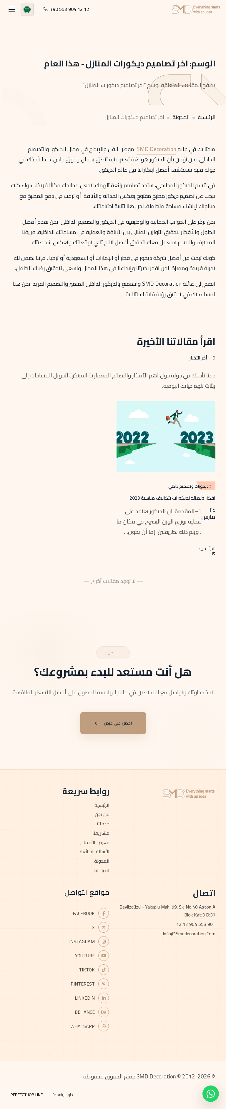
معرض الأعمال (94, 842)
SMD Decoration (156, 149)
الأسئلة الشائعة (94, 851)
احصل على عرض (118, 723)
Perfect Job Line (27, 1094)
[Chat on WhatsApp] (210, 1093)
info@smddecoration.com (189, 933)
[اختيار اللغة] (27, 9)
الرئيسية (206, 117)
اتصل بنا (101, 870)
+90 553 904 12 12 (195, 924)
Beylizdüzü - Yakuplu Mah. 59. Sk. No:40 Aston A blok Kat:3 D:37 (167, 910)
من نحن (102, 814)
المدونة (181, 117)
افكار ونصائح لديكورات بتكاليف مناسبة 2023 (172, 498)
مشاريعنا (100, 833)
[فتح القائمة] (11, 9)
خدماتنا (102, 823)
